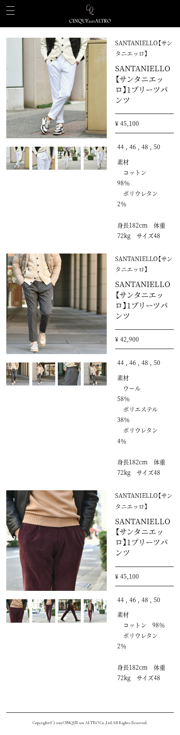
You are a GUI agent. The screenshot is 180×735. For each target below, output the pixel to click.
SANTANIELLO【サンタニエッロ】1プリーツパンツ (142, 83)
